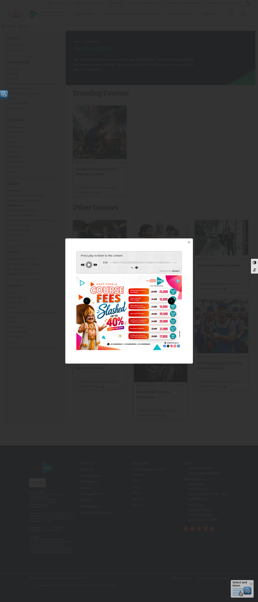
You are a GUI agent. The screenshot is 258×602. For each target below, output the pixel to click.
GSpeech (176, 271)
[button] (171, 301)
